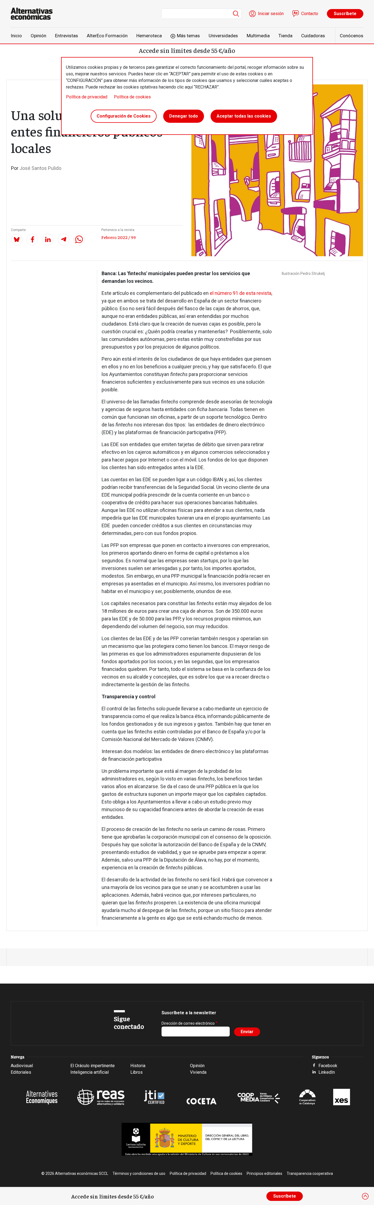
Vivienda (198, 1072)
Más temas (188, 35)
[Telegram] (63, 239)
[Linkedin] (48, 239)
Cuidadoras (313, 35)
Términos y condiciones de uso (139, 1173)
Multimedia (258, 35)
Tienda (285, 35)
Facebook (327, 1065)
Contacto (309, 13)
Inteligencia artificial (89, 1072)
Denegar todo (183, 116)
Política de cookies (132, 96)
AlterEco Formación (107, 35)
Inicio (16, 35)
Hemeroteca (149, 35)
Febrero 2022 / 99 (118, 237)
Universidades (223, 35)
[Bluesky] (16, 239)
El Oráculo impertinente (92, 1065)
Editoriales (21, 1072)
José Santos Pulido (40, 168)
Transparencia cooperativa (310, 1173)
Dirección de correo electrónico (188, 1023)
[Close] (365, 1196)
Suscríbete (345, 13)
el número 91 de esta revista (240, 293)
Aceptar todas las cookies (244, 116)
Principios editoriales (264, 1173)
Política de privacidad (86, 96)
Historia (137, 1065)
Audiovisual (22, 1065)
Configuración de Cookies (124, 116)
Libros (136, 1072)
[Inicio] (34, 14)
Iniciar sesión (271, 13)
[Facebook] (32, 239)
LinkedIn (326, 1072)
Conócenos (351, 35)
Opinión (38, 35)
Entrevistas (66, 35)
